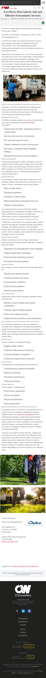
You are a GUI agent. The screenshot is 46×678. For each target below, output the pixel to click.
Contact (23, 632)
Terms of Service (24, 673)
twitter (34, 7)
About (23, 629)
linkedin (42, 7)
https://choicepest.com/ (10, 542)
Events (23, 625)
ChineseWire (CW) (23, 600)
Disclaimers (35, 666)
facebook (38, 7)
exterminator (30, 122)
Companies (23, 618)
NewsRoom (23, 621)
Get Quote (28, 646)
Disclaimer (23, 635)
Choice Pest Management (26, 414)
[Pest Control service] (22, 101)
